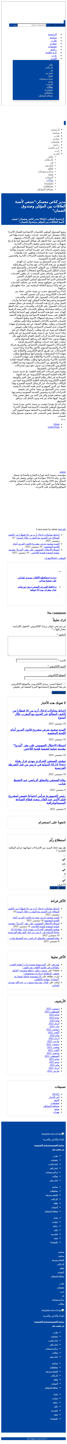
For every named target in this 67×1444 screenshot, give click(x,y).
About (56, 424)
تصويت (54, 887)
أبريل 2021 (54, 1068)
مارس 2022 (53, 1041)
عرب (62, 1291)
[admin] (46, 469)
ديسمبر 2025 (52, 1008)
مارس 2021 (53, 1071)
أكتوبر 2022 (53, 1032)
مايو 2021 (54, 1065)
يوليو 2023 (54, 1014)
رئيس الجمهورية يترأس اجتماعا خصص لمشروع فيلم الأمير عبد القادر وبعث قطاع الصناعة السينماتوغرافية (37, 799)
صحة (56, 1109)
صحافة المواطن (51, 1106)
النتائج (61, 887)
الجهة (56, 1100)
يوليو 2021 (54, 1059)
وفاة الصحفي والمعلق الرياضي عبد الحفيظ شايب (34, 938)
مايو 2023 (54, 1020)
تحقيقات (55, 1103)
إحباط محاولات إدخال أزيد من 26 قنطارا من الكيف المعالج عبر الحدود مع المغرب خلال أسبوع (39, 714)
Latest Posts (54, 427)
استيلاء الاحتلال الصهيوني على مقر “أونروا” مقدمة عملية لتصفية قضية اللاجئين (39, 747)
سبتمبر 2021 (53, 1053)
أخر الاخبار (54, 1097)
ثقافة (62, 1268)
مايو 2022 (54, 1035)
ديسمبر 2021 (52, 1044)
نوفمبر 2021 (53, 1047)
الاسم (62, 660)
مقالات (61, 1304)
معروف (55, 964)
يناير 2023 (54, 1026)
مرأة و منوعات (58, 1300)
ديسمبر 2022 (52, 1029)
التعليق (61, 634)
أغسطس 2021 (52, 1056)
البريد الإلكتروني (57, 666)
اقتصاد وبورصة (58, 1260)
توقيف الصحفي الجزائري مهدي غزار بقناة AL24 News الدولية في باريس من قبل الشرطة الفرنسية (37, 764)
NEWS (55, 1094)
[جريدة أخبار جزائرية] (54, 14)
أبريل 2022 (54, 1038)
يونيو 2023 (54, 1017)
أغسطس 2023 (52, 1011)
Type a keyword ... (56, 25)
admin (63, 472)
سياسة (61, 1252)
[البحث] (15, 25)
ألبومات (61, 1272)
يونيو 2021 (54, 1062)
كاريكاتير (60, 1264)
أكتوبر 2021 (53, 1050)
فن (63, 1295)
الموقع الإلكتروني (57, 675)
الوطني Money (58, 558)
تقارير (61, 1283)
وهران (47, 558)
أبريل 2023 (54, 1023)
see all (62, 529)
